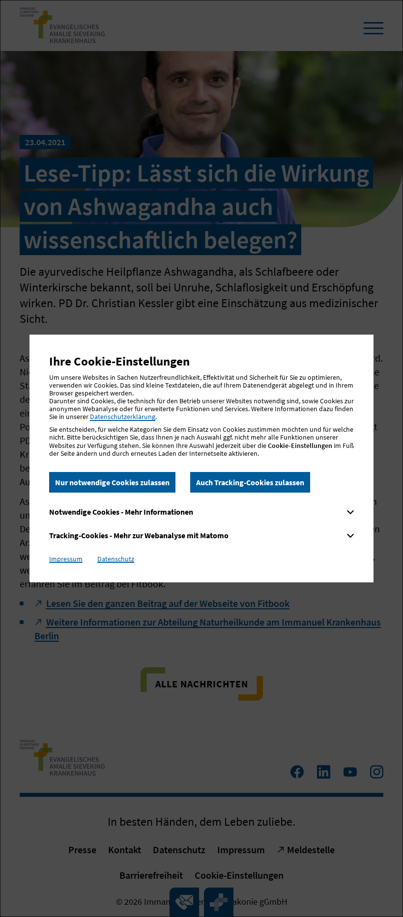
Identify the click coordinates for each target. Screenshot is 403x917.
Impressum (66, 559)
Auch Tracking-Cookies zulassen (250, 482)
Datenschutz (115, 559)
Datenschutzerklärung (122, 416)
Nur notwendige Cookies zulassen (112, 482)
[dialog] (201, 458)
